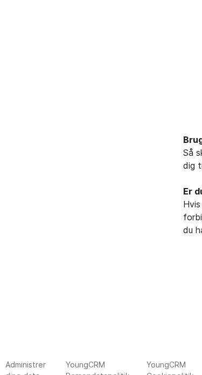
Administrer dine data (25, 367)
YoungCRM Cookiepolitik (170, 367)
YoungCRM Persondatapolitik (97, 367)
